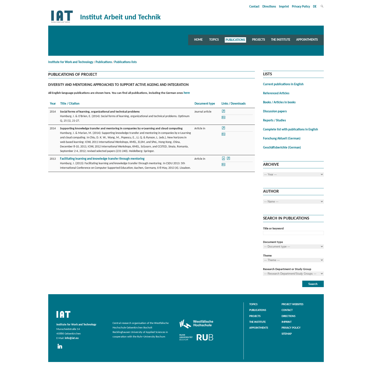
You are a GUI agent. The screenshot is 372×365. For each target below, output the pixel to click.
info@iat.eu (72, 338)
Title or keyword (273, 228)
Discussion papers (275, 111)
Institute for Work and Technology (70, 62)
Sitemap (287, 334)
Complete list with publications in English (290, 129)
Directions (269, 6)
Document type (273, 242)
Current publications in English (283, 84)
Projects (258, 40)
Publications (235, 40)
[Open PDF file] (223, 159)
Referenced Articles (276, 93)
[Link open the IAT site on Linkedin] (61, 349)
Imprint (284, 6)
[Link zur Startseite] (62, 22)
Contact (254, 6)
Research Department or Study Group (287, 269)
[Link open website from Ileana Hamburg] (223, 118)
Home (198, 40)
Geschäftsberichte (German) (282, 147)
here (187, 93)
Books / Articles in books (279, 102)
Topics (214, 40)
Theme (267, 255)
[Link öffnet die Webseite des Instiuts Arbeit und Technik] (63, 318)
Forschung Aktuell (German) (282, 138)
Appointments (307, 40)
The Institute (280, 40)
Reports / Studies (274, 120)
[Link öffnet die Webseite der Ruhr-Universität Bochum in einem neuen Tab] (196, 340)
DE (314, 6)
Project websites (292, 304)
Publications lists (125, 62)
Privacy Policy (301, 6)
